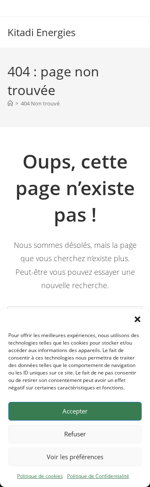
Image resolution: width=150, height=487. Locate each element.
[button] (137, 319)
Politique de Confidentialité (98, 476)
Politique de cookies (40, 476)
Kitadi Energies (41, 32)
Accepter (75, 411)
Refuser (75, 434)
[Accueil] (10, 103)
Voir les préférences (75, 457)
